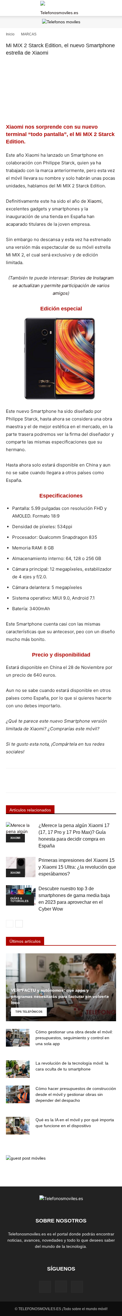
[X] (77, 1287)
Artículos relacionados (30, 810)
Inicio (10, 34)
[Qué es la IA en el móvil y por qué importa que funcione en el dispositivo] (18, 1126)
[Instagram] (61, 1286)
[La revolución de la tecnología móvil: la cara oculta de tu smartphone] (18, 1069)
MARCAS (28, 34)
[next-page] (19, 923)
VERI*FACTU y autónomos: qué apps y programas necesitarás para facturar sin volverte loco (60, 996)
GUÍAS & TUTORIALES (19, 900)
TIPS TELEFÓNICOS (28, 1011)
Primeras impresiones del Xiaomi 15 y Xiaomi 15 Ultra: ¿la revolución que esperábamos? (77, 867)
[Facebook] (45, 1287)
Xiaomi (94, 201)
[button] (10, 8)
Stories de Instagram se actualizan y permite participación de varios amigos (63, 285)
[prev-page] (9, 923)
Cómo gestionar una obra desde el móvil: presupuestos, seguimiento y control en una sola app (74, 1037)
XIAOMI (15, 838)
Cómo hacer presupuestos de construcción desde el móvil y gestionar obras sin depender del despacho (76, 1094)
